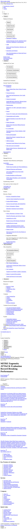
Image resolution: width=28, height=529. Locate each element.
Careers (5, 8)
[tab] (8, 22)
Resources (6, 279)
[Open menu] (1, 333)
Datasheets (8, 357)
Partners (6, 189)
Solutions (6, 60)
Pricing (5, 329)
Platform (6, 16)
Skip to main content (5, 1)
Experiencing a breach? (8, 6)
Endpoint (3, 376)
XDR (6, 376)
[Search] (4, 11)
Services (6, 153)
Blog (4, 7)
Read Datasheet (4, 375)
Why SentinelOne (7, 244)
